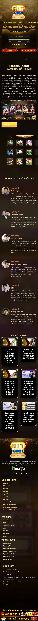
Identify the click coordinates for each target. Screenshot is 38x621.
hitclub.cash (32, 22)
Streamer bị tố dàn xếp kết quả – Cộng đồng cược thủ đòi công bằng (28, 387)
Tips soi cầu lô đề (8, 556)
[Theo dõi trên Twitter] (21, 473)
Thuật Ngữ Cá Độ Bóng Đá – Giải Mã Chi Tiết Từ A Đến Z (28, 417)
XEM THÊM (10, 125)
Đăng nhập (6, 486)
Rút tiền (5, 496)
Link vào (5, 491)
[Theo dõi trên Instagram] (14, 473)
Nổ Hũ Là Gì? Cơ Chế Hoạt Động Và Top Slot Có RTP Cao (28, 354)
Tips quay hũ (7, 546)
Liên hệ (5, 499)
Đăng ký (5, 483)
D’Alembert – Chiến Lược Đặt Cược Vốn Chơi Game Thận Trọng (9, 356)
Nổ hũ (5, 522)
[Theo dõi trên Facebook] (11, 473)
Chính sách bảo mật (9, 510)
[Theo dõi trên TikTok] (16, 473)
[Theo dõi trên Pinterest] (27, 473)
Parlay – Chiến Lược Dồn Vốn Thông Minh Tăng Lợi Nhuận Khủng (9, 387)
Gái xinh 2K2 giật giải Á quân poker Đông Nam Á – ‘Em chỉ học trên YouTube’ (9, 420)
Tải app (5, 488)
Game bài (6, 520)
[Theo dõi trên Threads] (24, 473)
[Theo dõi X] (19, 473)
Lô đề (5, 536)
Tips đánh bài (7, 543)
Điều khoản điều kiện (10, 507)
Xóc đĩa (5, 530)
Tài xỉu (5, 528)
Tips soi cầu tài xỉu (8, 554)
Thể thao (6, 533)
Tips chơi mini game (9, 548)
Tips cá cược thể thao (9, 551)
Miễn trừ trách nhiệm (9, 504)
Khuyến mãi (7, 502)
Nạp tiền (6, 494)
